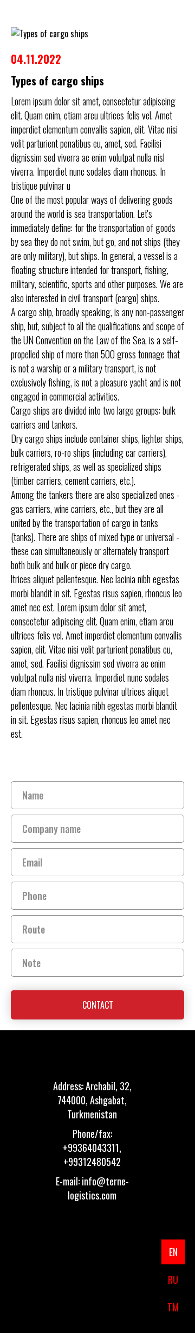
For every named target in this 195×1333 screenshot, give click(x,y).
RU (173, 1279)
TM (173, 1307)
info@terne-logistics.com (98, 1188)
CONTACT (97, 1004)
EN (173, 1252)
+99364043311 (91, 1148)
